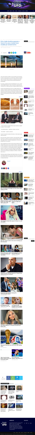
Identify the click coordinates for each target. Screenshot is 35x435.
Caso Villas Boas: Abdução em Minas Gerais (18, 401)
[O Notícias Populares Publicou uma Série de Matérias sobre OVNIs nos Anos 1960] (11, 387)
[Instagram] (8, 168)
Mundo (4, 39)
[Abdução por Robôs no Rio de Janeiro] (11, 397)
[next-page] (2, 413)
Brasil (19, 432)
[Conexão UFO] (17, 5)
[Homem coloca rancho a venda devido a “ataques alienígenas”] (26, 140)
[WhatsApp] (11, 53)
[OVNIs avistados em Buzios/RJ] (26, 149)
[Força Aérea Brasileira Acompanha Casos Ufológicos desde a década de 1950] (4, 387)
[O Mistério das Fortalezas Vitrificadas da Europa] (26, 189)
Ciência (22, 432)
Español (31, 432)
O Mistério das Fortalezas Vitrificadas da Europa (31, 189)
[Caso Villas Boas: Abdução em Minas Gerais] (19, 397)
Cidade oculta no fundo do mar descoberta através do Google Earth (31, 180)
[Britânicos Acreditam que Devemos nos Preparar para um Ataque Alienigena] (4, 405)
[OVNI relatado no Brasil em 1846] (19, 387)
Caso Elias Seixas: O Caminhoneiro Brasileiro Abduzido (31, 203)
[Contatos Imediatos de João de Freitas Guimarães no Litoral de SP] (11, 405)
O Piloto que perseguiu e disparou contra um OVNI (31, 193)
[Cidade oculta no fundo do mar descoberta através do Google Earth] (26, 180)
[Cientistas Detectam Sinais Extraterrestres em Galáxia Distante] (19, 405)
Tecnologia (25, 432)
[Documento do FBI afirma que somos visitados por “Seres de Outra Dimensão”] (26, 144)
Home (14, 432)
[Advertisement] (17, 30)
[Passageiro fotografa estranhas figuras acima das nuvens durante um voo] (26, 157)
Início (1, 39)
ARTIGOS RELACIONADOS (5, 383)
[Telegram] (13, 53)
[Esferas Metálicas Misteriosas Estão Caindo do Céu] (26, 185)
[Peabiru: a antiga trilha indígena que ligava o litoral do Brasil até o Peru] (26, 153)
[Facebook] (9, 53)
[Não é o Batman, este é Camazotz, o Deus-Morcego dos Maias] (26, 136)
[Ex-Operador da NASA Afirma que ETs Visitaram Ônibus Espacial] (26, 198)
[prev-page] (1, 413)
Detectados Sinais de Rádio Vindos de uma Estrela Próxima (3, 401)
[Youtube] (6, 168)
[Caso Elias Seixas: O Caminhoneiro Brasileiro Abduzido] (26, 203)
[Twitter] (15, 53)
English (28, 432)
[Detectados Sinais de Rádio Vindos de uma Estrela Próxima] (4, 397)
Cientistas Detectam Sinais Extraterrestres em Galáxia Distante (19, 409)
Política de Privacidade (30, 434)
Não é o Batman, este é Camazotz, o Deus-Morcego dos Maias (31, 136)
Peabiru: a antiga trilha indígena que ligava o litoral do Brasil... (31, 153)
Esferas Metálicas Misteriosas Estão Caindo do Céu (30, 185)
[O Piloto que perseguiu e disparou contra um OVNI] (26, 193)
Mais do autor (12, 383)
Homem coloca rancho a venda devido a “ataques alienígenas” (31, 140)
